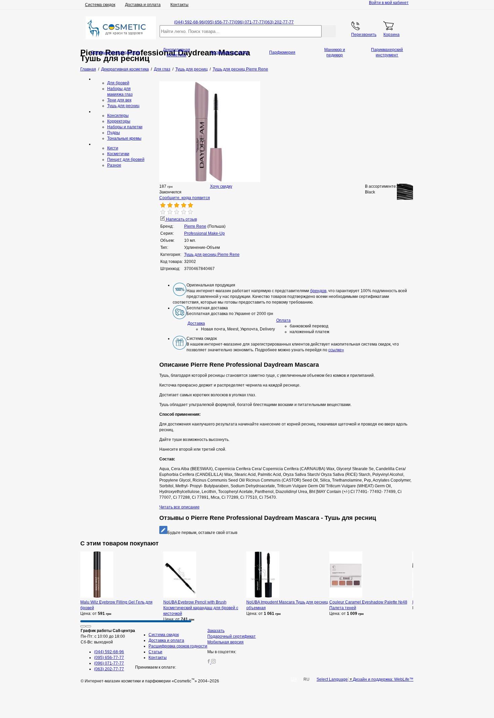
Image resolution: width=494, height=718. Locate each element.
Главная (88, 69)
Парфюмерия (282, 52)
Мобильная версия (225, 642)
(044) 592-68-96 (189, 22)
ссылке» (336, 350)
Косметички (118, 153)
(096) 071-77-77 (249, 22)
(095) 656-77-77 (219, 22)
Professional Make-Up (204, 233)
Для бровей (118, 83)
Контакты (179, 4)
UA (294, 679)
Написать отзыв (181, 219)
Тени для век (119, 100)
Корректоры (118, 121)
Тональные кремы (124, 138)
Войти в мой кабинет (389, 2)
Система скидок (100, 4)
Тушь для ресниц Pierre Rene (212, 254)
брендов (318, 290)
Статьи (155, 651)
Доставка (196, 323)
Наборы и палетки (124, 127)
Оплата (283, 320)
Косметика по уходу (229, 52)
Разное (114, 165)
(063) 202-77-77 (279, 22)
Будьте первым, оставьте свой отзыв (202, 532)
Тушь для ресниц (123, 105)
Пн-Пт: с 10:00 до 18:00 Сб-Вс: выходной (108, 636)
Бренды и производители (115, 52)
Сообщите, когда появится (184, 197)
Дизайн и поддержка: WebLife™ (383, 679)
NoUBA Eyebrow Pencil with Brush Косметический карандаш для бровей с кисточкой (200, 608)
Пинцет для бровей (126, 159)
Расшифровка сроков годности (178, 646)
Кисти (112, 148)
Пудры (113, 132)
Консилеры (118, 115)
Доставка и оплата (143, 4)
